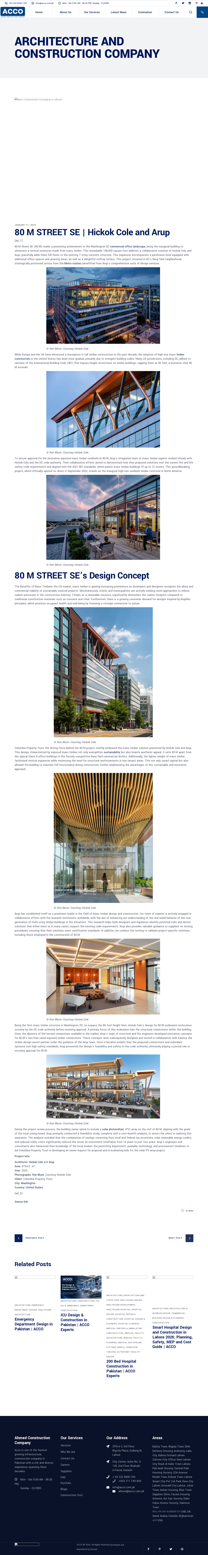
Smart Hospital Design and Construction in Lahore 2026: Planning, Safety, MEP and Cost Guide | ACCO (172, 1337)
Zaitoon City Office (164, 1459)
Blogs (64, 1489)
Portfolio (66, 1483)
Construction (86, 1301)
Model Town (159, 1477)
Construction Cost (72, 1495)
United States (34, 1187)
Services (66, 1445)
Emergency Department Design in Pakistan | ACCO (34, 1324)
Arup (51, 1162)
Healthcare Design (131, 1300)
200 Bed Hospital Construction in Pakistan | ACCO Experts (121, 1369)
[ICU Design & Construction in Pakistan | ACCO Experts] (81, 1287)
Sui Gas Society (172, 1498)
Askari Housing (169, 1490)
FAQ (63, 1477)
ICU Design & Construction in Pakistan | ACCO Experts (75, 1322)
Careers (65, 1465)
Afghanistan (186, 1516)
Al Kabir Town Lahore (177, 1464)
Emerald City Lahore (173, 1485)
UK (189, 1511)
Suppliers (66, 1471)
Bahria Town (159, 1446)
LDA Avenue (180, 1472)
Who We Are (68, 1452)
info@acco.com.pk (44, 3)
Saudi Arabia (159, 1516)
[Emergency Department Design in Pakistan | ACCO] (35, 1289)
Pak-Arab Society (162, 1468)
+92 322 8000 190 (18, 3)
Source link (21, 1202)
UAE (183, 1511)
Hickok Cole (36, 1162)
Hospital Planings (128, 1324)
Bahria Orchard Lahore (171, 1455)
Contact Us (67, 1458)
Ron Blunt (38, 1175)
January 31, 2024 (25, 225)
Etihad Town (175, 1477)
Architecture (23, 1305)
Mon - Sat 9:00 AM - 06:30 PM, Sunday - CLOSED (85, 3)
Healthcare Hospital (118, 1309)
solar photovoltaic (113, 1129)
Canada (173, 1516)
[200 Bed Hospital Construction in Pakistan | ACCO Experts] (127, 1284)
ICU (97, 1301)
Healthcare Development (121, 1305)
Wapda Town (176, 1446)
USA (159, 1520)
